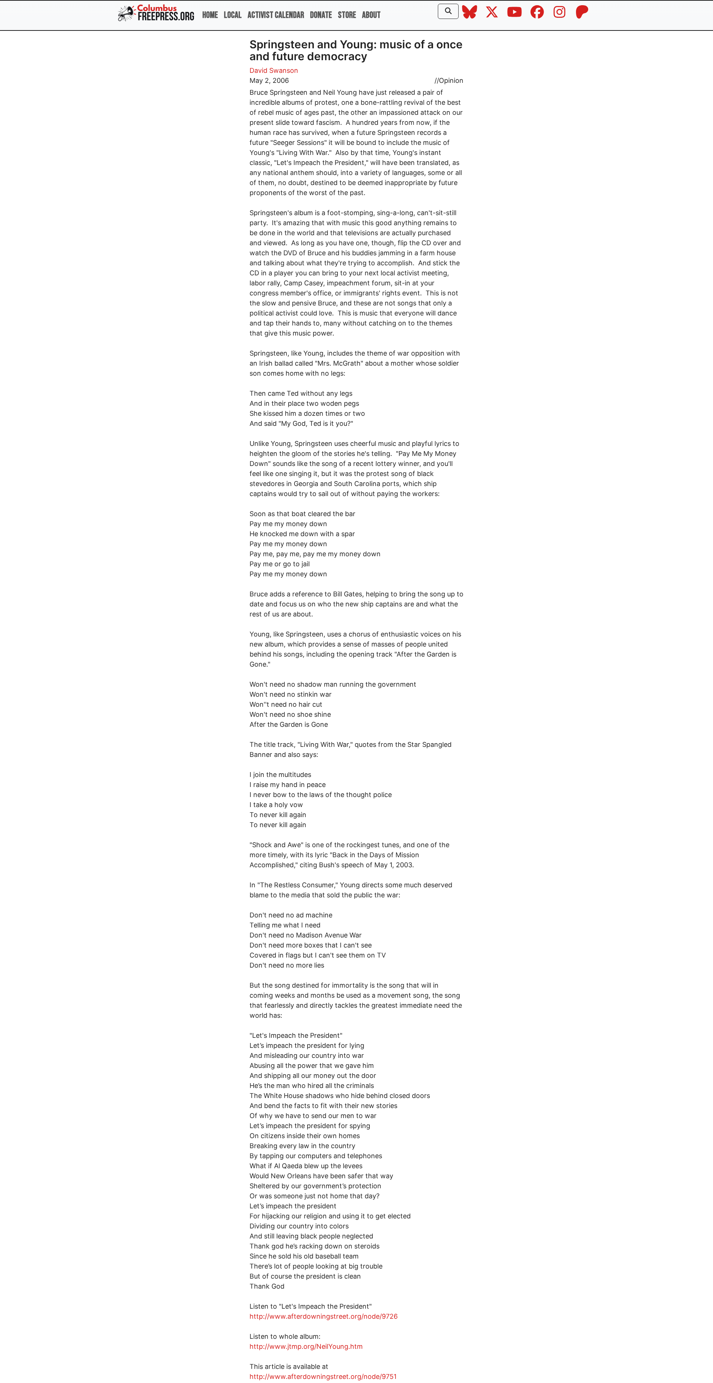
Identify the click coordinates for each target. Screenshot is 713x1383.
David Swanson (274, 70)
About (371, 15)
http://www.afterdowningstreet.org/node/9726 (324, 1316)
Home (210, 15)
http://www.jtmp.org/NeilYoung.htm (306, 1346)
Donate (321, 15)
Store (347, 15)
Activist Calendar (276, 15)
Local (233, 15)
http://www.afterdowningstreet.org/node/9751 (323, 1376)
